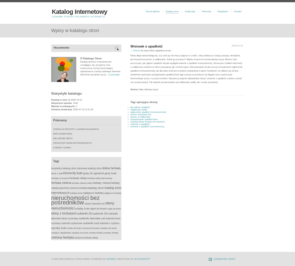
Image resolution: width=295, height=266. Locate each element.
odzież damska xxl (94, 203)
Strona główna (153, 11)
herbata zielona (61, 182)
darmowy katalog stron (89, 168)
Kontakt (237, 11)
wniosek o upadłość (140, 124)
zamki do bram (74, 228)
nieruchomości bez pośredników (75, 200)
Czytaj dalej (113, 74)
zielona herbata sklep (86, 237)
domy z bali (56, 173)
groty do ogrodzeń (93, 173)
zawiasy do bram (108, 228)
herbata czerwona (60, 178)
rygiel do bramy (98, 208)
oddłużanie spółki (138, 109)
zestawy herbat (110, 233)
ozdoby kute (82, 208)
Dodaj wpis (190, 11)
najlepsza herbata (93, 192)
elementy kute (73, 173)
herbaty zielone (102, 182)
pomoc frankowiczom (140, 114)
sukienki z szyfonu (109, 223)
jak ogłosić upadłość (140, 107)
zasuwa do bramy (91, 228)
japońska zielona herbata (73, 188)
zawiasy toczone (80, 233)
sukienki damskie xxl (92, 218)
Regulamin (223, 11)
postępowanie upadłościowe (144, 119)
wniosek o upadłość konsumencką (147, 126)
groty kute (110, 173)
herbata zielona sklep (82, 183)
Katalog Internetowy (79, 11)
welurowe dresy (63, 138)
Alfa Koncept (142, 259)
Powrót (136, 50)
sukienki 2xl (84, 213)
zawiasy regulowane (61, 233)
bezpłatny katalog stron (63, 168)
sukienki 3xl (100, 213)
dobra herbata (111, 168)
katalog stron (95, 187)
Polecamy (206, 11)
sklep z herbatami (63, 213)
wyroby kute (58, 228)
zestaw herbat (96, 233)
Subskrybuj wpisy (225, 259)
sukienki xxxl (91, 223)
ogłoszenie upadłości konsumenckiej (148, 112)
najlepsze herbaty (112, 193)
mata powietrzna (62, 134)
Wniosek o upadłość (146, 46)
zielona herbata (62, 237)
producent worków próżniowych (72, 143)
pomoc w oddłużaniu (140, 117)
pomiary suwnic (62, 148)
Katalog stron (172, 11)
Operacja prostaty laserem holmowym (76, 129)
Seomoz (111, 259)
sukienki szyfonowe (71, 223)
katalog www (76, 193)
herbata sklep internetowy (99, 178)
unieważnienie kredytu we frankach (147, 121)
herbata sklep (78, 178)
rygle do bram (114, 208)
